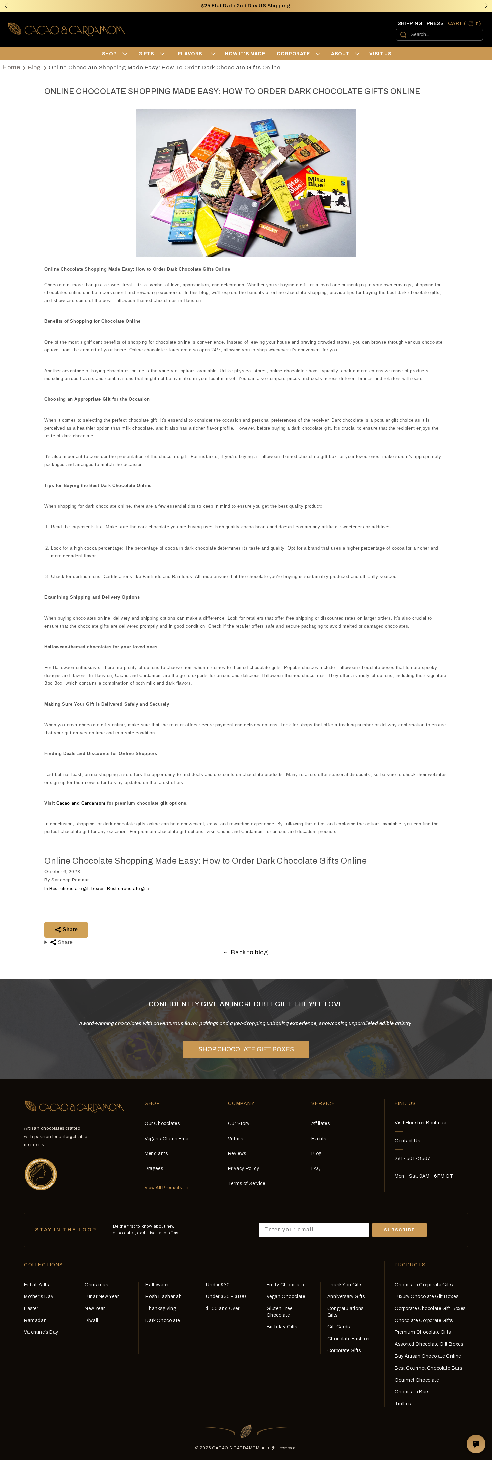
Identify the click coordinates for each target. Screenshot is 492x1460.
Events (319, 1138)
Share (69, 929)
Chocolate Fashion (348, 1338)
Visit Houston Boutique (420, 1122)
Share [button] (65, 942)
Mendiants (156, 1153)
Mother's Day (38, 1296)
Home (11, 67)
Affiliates (320, 1123)
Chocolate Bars (412, 1391)
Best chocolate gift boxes (77, 888)
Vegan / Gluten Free (166, 1138)
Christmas (96, 1284)
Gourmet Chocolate (417, 1380)
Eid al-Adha (37, 1284)
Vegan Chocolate (286, 1296)
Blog (34, 67)
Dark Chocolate (162, 1320)
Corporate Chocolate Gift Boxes (430, 1308)
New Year (95, 1308)
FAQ (316, 1168)
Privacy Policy (243, 1168)
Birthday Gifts (282, 1326)
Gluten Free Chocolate (280, 1312)
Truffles (403, 1403)
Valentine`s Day (41, 1332)
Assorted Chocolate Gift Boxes (429, 1344)
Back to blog (249, 952)
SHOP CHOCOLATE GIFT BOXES (246, 1049)
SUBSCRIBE (399, 1230)
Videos (235, 1138)
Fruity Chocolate (285, 1284)
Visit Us (380, 53)
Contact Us (407, 1140)
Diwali (91, 1320)
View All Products (163, 1187)
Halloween (156, 1284)
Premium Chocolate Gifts (423, 1332)
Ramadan (35, 1320)
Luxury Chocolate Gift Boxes (426, 1296)
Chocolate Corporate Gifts (424, 1284)
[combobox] (439, 35)
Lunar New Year (102, 1296)
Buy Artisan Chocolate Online (428, 1356)
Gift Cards (338, 1326)
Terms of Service (246, 1183)
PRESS (435, 23)
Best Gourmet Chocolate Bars (428, 1368)
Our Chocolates (162, 1123)
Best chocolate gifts (129, 888)
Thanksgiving (160, 1308)
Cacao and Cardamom (81, 803)
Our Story (238, 1123)
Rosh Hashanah (163, 1296)
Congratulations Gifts (345, 1312)
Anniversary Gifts (346, 1296)
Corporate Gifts (344, 1350)
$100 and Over (222, 1308)
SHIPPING (410, 23)
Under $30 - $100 (226, 1296)
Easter (31, 1308)
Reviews (237, 1153)
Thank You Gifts (345, 1284)
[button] (486, 5)
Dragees (154, 1168)
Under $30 (218, 1284)
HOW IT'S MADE (245, 53)
